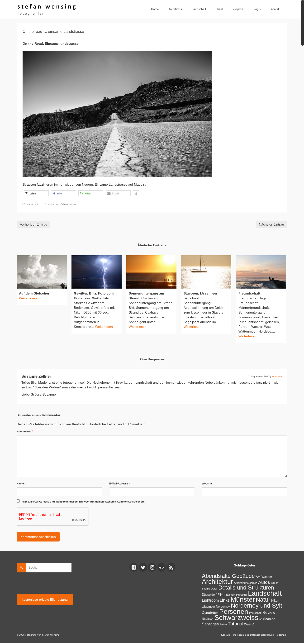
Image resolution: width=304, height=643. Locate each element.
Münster (243, 599)
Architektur (217, 581)
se (260, 619)
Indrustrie (241, 594)
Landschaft (32, 204)
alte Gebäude (238, 576)
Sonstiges (210, 624)
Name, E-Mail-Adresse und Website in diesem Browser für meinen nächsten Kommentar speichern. (83, 501)
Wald (247, 624)
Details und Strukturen (246, 588)
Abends (211, 576)
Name (21, 483)
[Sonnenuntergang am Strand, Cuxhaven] (151, 272)
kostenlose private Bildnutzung (45, 599)
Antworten (277, 376)
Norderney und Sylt (256, 605)
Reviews (208, 619)
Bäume (206, 588)
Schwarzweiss (68, 204)
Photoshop (255, 612)
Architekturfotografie (245, 582)
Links (225, 600)
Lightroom (210, 600)
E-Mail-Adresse (119, 483)
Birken (274, 582)
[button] (36, 193)
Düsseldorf (209, 594)
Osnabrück (210, 612)
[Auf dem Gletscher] (42, 272)
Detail (214, 588)
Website (207, 483)
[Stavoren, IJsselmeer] (206, 272)
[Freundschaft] (261, 272)
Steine (223, 624)
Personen (233, 611)
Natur (263, 599)
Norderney (223, 606)
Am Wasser (264, 577)
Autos (264, 582)
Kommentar (25, 431)
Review (268, 612)
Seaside (269, 619)
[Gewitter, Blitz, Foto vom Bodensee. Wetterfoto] (96, 272)
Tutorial (235, 623)
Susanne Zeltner (36, 376)
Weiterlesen (104, 327)
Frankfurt (229, 594)
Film (220, 594)
